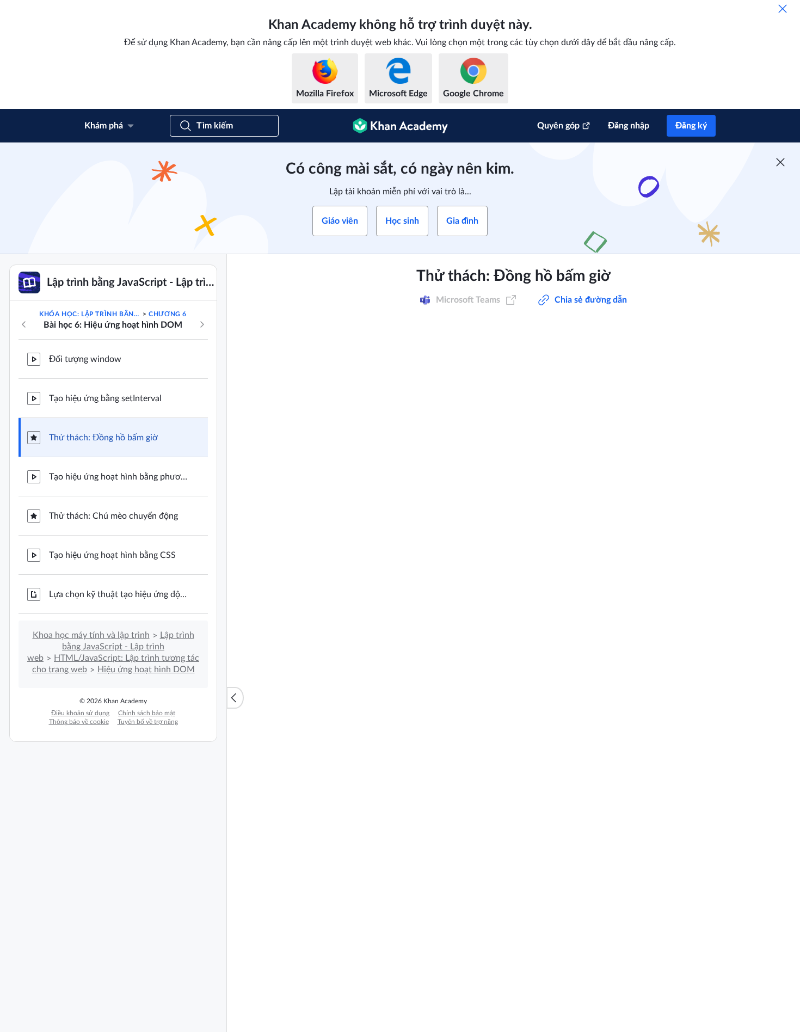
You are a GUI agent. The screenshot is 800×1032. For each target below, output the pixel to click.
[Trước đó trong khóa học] (23, 324)
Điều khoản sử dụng (80, 713)
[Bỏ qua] (782, 8)
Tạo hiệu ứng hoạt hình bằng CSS (112, 555)
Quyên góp (558, 125)
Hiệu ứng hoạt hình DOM (146, 669)
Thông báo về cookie (79, 721)
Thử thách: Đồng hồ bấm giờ (103, 437)
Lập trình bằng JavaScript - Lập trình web (110, 646)
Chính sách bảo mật (146, 713)
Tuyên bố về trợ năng (148, 721)
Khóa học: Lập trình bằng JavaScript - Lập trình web (89, 314)
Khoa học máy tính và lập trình (91, 635)
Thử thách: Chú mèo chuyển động (113, 516)
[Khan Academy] (400, 125)
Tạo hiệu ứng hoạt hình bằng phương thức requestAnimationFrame (119, 476)
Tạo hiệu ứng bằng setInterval (105, 398)
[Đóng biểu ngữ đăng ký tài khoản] (780, 162)
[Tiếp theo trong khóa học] (201, 324)
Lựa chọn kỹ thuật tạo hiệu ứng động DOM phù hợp (119, 594)
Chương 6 (168, 314)
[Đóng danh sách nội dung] (235, 698)
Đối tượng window (85, 359)
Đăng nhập (628, 125)
